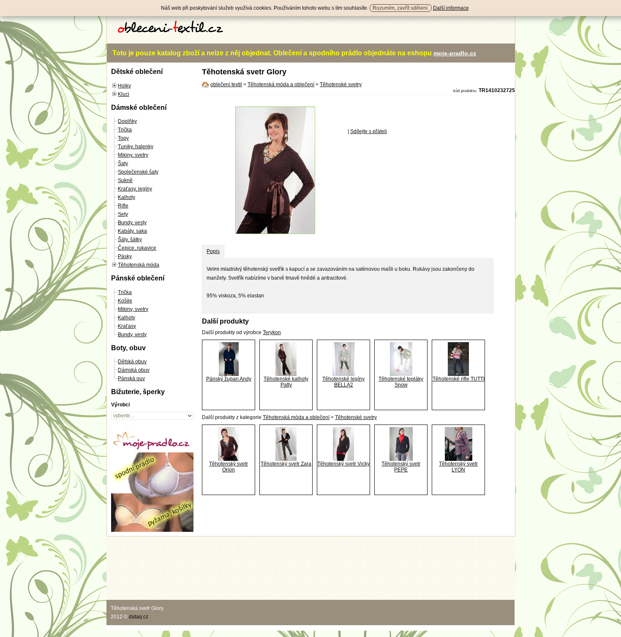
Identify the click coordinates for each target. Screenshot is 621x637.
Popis (213, 251)
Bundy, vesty (132, 223)
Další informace (451, 8)
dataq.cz (138, 617)
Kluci (123, 94)
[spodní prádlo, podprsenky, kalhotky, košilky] (152, 530)
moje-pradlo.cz (454, 53)
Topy (123, 138)
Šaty (123, 163)
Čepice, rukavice (137, 248)
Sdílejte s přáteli (368, 131)
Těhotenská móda (138, 265)
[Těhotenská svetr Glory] (275, 232)
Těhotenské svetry (341, 84)
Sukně (125, 180)
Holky (124, 86)
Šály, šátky (130, 239)
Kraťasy (127, 326)
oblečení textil (226, 84)
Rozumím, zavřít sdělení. (401, 8)
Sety (123, 214)
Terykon (272, 332)
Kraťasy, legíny (135, 189)
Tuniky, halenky (135, 147)
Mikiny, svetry (133, 155)
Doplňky (127, 121)
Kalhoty (126, 197)
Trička (125, 130)
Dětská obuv (132, 362)
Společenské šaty (138, 172)
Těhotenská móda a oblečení (281, 84)
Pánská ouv (131, 378)
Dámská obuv (134, 370)
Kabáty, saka (132, 231)
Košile (125, 301)
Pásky (125, 256)
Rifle (123, 206)
